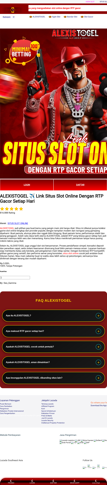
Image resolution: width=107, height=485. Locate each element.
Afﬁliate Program (47, 406)
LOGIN (27, 184)
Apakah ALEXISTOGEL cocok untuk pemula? (30, 346)
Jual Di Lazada (47, 418)
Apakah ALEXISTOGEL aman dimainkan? (28, 362)
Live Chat (96, 483)
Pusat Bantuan (5, 404)
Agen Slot (90, 2)
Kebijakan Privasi (47, 413)
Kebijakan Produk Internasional (12, 411)
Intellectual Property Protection (53, 423)
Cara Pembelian (6, 406)
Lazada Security (47, 420)
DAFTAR (80, 184)
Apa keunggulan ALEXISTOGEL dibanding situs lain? (34, 378)
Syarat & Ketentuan (48, 411)
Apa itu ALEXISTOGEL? (18, 315)
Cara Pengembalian (7, 413)
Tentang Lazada (47, 404)
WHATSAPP (74, 483)
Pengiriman (4, 409)
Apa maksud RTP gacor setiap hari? (25, 331)
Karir (43, 409)
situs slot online (70, 253)
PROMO (11, 483)
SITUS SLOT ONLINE (18, 223)
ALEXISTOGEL (7, 228)
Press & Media (46, 416)
